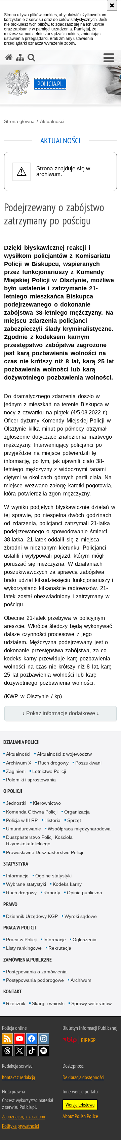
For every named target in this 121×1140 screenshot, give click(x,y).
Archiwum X (18, 763)
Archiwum (81, 980)
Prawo (10, 904)
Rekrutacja (59, 948)
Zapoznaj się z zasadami (23, 1116)
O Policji (12, 791)
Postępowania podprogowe (35, 980)
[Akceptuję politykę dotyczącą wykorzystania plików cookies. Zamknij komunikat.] (112, 5)
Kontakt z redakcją (18, 1077)
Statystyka (15, 863)
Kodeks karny (67, 884)
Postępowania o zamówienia (36, 971)
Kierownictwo (47, 803)
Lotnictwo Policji (49, 771)
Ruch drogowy (53, 763)
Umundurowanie (23, 828)
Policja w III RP (22, 820)
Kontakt (12, 991)
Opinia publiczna (84, 892)
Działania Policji (21, 742)
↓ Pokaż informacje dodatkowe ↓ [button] (60, 713)
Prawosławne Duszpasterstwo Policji (44, 852)
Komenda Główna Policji (31, 812)
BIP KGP (88, 1040)
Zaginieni (16, 771)
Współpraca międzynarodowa (79, 828)
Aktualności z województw (64, 754)
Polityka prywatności (20, 1125)
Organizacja (77, 812)
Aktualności (52, 121)
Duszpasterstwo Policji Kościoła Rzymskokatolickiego (39, 840)
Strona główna (19, 121)
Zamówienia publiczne (27, 959)
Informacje (17, 875)
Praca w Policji (19, 927)
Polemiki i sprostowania (31, 779)
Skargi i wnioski (48, 1003)
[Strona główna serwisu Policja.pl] (9, 57)
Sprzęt (74, 820)
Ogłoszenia (84, 939)
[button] (109, 58)
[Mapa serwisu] (20, 57)
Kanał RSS (7, 1038)
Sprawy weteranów (91, 1003)
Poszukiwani (88, 763)
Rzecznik (15, 1003)
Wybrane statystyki (26, 884)
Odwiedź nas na (19, 1038)
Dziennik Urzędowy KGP (32, 916)
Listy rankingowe (24, 948)
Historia (52, 820)
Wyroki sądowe (81, 916)
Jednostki (16, 803)
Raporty (51, 892)
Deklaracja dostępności (83, 1077)
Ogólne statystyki (53, 875)
